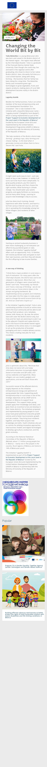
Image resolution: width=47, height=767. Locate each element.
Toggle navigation (4, 5)
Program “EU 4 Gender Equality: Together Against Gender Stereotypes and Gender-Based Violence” (24, 566)
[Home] (12, 5)
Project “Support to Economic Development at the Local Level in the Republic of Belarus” (23, 119)
